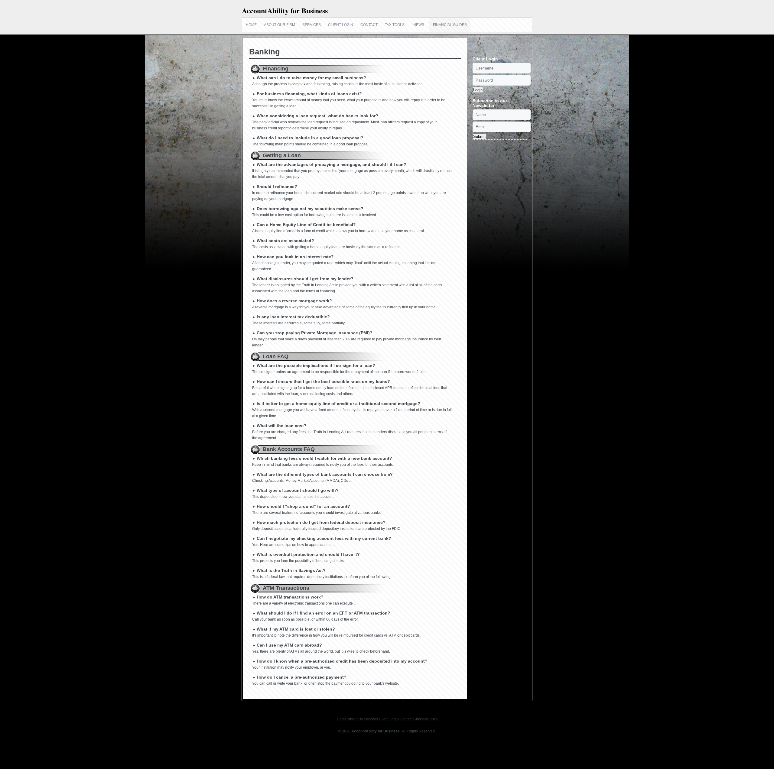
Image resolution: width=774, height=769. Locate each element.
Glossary (420, 719)
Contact (369, 25)
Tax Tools (395, 25)
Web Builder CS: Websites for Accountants (387, 737)
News (418, 25)
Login (478, 90)
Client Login (340, 25)
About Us (355, 719)
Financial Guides (450, 25)
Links (433, 719)
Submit (479, 136)
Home (251, 25)
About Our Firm (279, 25)
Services (311, 25)
